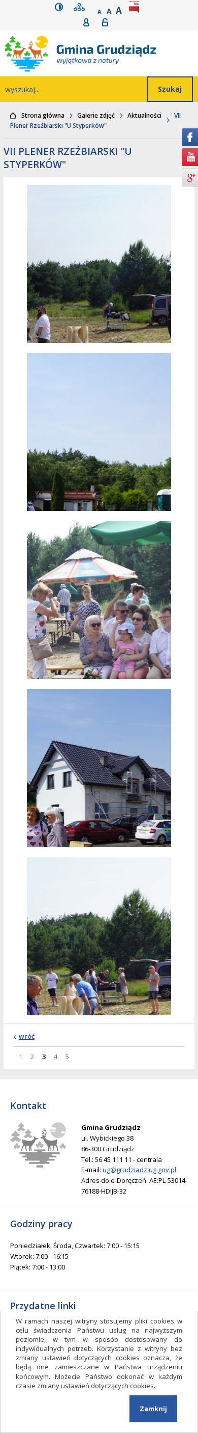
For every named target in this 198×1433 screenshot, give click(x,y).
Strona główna (42, 115)
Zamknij (153, 1408)
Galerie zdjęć (96, 115)
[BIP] (136, 7)
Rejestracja (89, 22)
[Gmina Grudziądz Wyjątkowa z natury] (101, 53)
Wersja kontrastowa (61, 7)
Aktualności (144, 115)
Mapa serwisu (81, 7)
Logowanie (108, 22)
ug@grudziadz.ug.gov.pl (139, 1169)
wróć (27, 1036)
